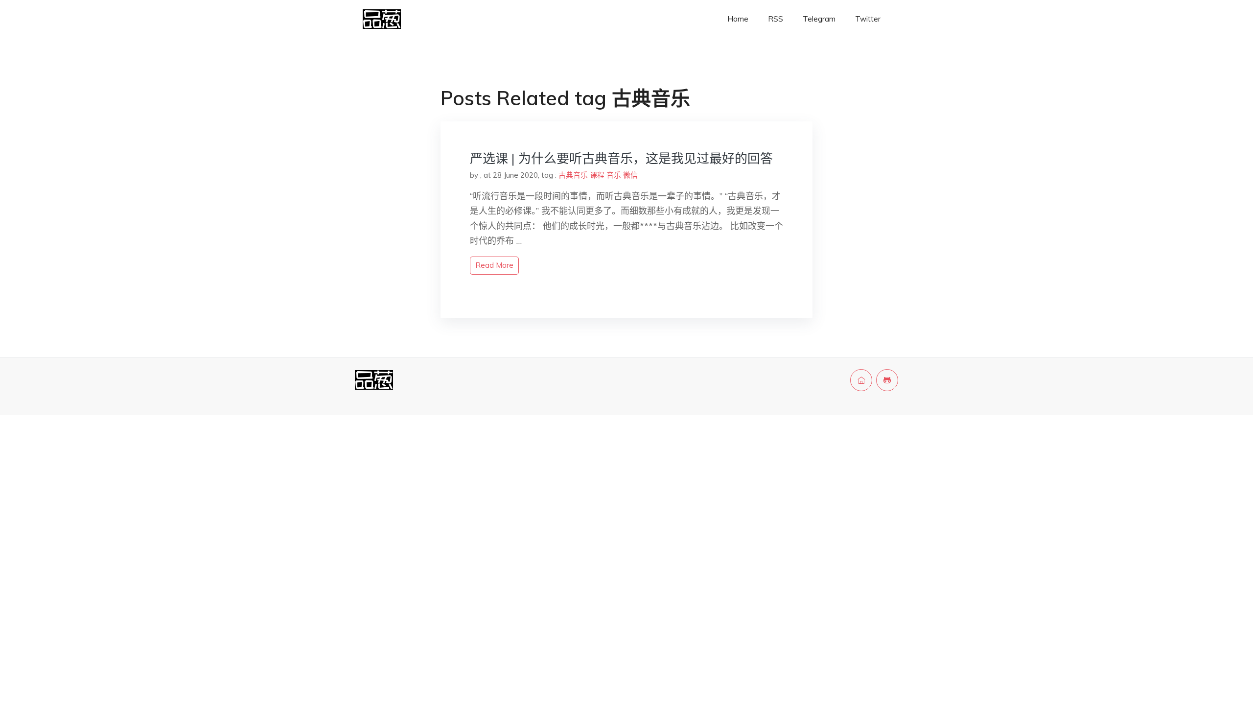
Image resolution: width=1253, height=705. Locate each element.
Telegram (819, 19)
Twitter (868, 19)
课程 (597, 175)
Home (737, 19)
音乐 (613, 175)
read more (494, 265)
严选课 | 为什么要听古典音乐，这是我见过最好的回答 (621, 158)
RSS (775, 19)
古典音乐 (573, 175)
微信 (630, 175)
